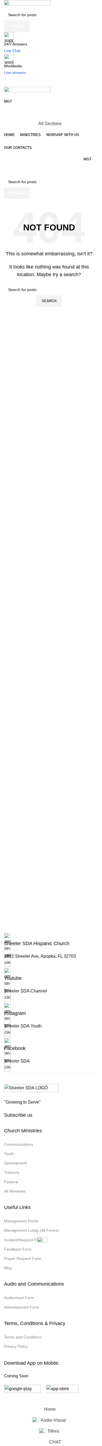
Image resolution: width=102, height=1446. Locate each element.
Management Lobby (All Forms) (31, 1230)
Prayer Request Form (22, 1258)
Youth (9, 1153)
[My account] (49, 112)
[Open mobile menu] (49, 81)
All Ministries (15, 1191)
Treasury (11, 1172)
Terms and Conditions (23, 1337)
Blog (8, 1268)
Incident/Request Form (24, 1240)
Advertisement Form (21, 1307)
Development (15, 1163)
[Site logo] (27, 4)
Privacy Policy (16, 1346)
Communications (18, 1144)
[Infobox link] (49, 950)
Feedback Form (18, 1249)
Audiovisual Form (19, 1297)
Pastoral (11, 1182)
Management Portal (21, 1221)
